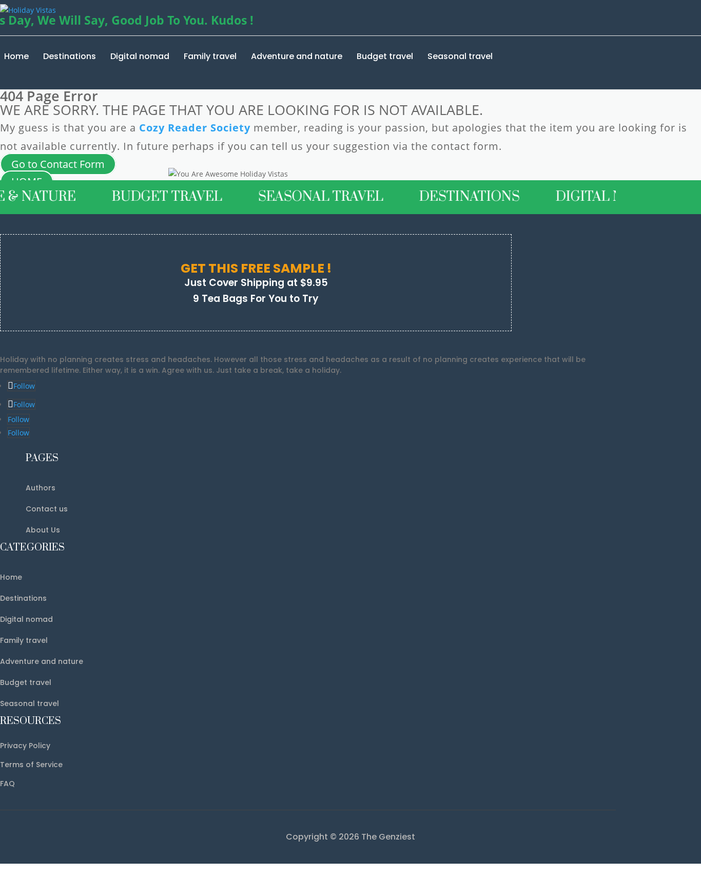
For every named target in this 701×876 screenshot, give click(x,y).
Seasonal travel (460, 56)
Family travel (210, 56)
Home (16, 56)
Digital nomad (139, 56)
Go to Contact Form (58, 164)
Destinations (69, 56)
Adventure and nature (296, 56)
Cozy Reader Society (194, 128)
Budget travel (385, 56)
